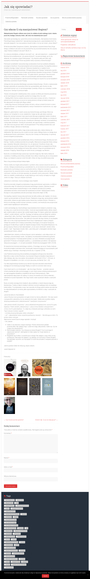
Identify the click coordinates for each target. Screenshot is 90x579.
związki (8, 564)
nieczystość (17, 533)
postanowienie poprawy (12, 542)
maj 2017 (63, 123)
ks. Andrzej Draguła (11, 522)
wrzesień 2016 (65, 147)
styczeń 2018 (65, 98)
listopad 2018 (65, 77)
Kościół (16, 517)
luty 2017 (63, 132)
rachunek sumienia (10, 547)
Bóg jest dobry (9, 503)
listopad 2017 (65, 104)
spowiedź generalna (19, 553)
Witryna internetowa (10, 476)
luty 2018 (63, 95)
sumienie (22, 559)
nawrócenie (8, 533)
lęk (27, 528)
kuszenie (21, 528)
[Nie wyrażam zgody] (88, 575)
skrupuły (22, 550)
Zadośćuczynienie (11, 21)
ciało (17, 503)
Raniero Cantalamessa (11, 550)
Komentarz (8, 433)
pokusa (8, 539)
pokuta (14, 539)
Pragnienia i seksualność (68, 45)
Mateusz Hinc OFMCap (21, 531)
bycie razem (20, 500)
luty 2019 (63, 70)
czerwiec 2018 (65, 89)
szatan (7, 561)
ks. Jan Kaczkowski (11, 528)
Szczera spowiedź (41, 18)
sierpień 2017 (65, 113)
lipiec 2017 (64, 116)
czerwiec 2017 (65, 119)
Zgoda (45, 576)
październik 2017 (66, 107)
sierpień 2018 (65, 83)
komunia (24, 514)
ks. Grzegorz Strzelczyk (12, 525)
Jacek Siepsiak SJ (10, 511)
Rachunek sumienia (27, 18)
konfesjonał (8, 517)
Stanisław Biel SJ (10, 556)
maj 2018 (63, 92)
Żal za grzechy (54, 18)
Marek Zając (9, 531)
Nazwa (6, 458)
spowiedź (8, 553)
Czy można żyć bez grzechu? (14, 420)
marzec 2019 (65, 67)
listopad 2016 (65, 141)
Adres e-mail (8, 467)
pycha (17, 545)
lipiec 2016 (64, 153)
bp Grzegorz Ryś (10, 500)
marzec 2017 (65, 129)
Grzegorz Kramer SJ (17, 508)
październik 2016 (66, 144)
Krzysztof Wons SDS (11, 519)
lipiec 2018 (64, 86)
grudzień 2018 (65, 73)
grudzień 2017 (65, 101)
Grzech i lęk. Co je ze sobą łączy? (46, 420)
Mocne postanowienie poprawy (72, 18)
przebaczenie (9, 545)
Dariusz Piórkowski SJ (22, 505)
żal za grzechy (9, 567)
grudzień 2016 (65, 138)
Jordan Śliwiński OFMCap (12, 514)
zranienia (25, 561)
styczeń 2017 (65, 135)
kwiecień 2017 (65, 126)
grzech (7, 508)
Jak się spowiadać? (18, 7)
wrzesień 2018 (65, 80)
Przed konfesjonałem (12, 18)
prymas (23, 542)
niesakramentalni (10, 536)
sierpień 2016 (65, 150)
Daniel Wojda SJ (10, 505)
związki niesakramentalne (19, 564)
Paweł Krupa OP (22, 536)
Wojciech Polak (16, 561)
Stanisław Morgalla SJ (11, 559)
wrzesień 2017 (65, 110)
